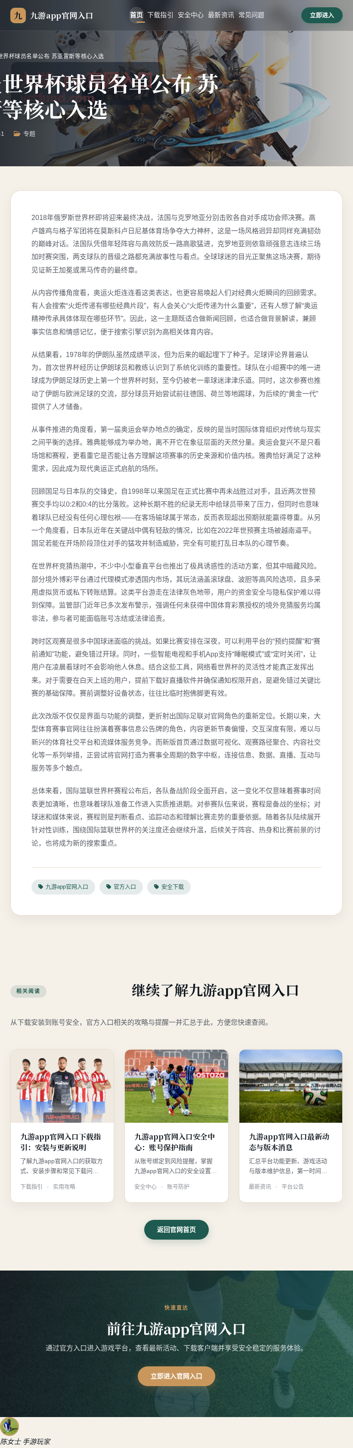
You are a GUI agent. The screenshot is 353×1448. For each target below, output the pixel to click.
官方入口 (125, 886)
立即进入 (322, 15)
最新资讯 (221, 14)
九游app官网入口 (67, 886)
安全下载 (172, 886)
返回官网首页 (176, 1229)
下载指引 (160, 14)
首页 (136, 14)
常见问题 (251, 14)
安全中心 (191, 14)
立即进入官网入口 (176, 1376)
